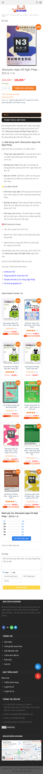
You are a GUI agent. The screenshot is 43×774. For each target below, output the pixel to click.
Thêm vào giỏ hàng (24, 88)
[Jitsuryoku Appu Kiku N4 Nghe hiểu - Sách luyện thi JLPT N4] (32, 480)
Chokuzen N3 (9, 272)
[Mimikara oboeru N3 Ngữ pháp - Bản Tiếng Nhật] (32, 309)
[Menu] (3, 2)
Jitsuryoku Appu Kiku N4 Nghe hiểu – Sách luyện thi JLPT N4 (32, 496)
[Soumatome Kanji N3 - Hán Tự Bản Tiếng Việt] (11, 309)
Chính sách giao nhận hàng (10, 94)
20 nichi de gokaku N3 (13, 283)
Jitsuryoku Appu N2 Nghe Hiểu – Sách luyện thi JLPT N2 (11, 450)
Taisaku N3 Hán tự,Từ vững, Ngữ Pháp (19, 280)
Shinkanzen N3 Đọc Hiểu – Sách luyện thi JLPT (11, 496)
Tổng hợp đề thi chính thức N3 (16, 276)
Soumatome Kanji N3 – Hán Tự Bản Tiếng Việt (11, 324)
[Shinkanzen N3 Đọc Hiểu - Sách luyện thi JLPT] (11, 480)
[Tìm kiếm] (37, 2)
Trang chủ (5, 15)
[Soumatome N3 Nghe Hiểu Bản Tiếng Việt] (11, 353)
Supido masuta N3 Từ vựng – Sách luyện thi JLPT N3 (32, 407)
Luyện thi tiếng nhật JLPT (17, 100)
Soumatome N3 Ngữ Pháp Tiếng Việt (32, 367)
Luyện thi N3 (30, 100)
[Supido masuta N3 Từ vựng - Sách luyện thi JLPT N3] (32, 391)
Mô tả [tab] (6, 115)
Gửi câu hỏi (21, 587)
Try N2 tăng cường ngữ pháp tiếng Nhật (11, 406)
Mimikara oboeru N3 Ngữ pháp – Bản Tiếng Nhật (32, 325)
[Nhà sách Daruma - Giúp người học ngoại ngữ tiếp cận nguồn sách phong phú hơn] (21, 9)
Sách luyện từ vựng (18, 102)
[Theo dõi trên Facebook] (4, 627)
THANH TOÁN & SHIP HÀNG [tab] (14, 120)
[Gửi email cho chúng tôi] (7, 627)
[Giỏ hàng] (40, 2)
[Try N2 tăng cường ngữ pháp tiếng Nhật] (11, 391)
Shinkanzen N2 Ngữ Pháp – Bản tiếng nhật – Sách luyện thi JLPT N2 (32, 451)
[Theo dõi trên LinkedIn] (15, 627)
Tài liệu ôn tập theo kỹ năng (19, 15)
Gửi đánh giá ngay (21, 538)
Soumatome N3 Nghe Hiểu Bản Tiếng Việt (11, 367)
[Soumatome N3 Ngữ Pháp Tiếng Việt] (32, 353)
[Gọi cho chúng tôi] (11, 627)
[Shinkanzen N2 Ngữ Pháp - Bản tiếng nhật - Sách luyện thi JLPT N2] (32, 435)
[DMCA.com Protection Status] (8, 727)
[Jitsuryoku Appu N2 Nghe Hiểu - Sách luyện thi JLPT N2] (11, 435)
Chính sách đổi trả (7, 97)
